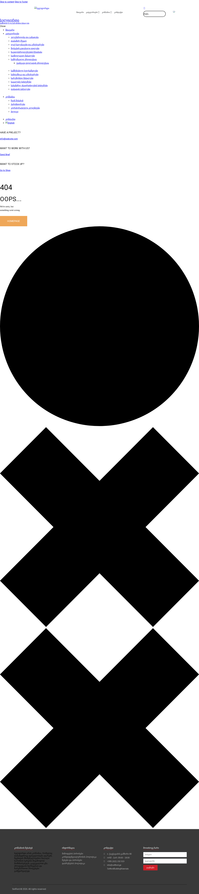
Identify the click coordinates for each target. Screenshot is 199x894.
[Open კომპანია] (111, 12)
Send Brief (5, 154)
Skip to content (7, 2)
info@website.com (9, 139)
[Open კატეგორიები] (99, 12)
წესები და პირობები (72, 860)
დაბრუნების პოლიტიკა (73, 863)
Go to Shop (5, 170)
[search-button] (144, 8)
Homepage (13, 221)
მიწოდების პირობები (72, 853)
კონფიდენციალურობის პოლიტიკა (79, 857)
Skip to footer (21, 2)
